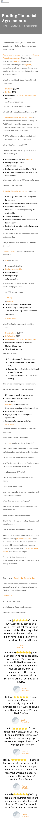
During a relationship (13, 269)
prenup (9, 298)
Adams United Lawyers (12, 55)
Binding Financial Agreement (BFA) (18, 117)
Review (8, 92)
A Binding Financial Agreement (15, 191)
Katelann (25, 688)
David (21, 645)
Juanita (25, 751)
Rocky (24, 786)
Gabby (23, 720)
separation (9, 424)
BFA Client (21, 647)
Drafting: (9, 89)
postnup (10, 301)
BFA (6, 260)
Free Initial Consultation (24, 578)
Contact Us (7, 596)
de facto (16, 61)
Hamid (24, 814)
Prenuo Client (25, 722)
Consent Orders (9, 251)
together (27, 64)
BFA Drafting (10, 333)
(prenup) (28, 159)
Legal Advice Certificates (26, 95)
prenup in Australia (23, 538)
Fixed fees (9, 405)
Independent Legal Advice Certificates (20, 339)
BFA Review (10, 336)
